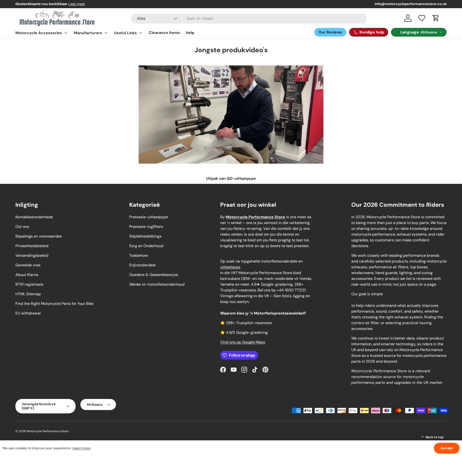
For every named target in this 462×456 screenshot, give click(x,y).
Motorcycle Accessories (38, 32)
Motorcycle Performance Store (47, 431)
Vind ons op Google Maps (242, 342)
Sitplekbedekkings (145, 236)
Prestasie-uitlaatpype (148, 216)
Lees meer (76, 4)
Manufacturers (88, 32)
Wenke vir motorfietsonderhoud (157, 284)
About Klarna (26, 274)
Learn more (81, 448)
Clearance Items (164, 32)
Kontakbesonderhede (34, 216)
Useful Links (125, 32)
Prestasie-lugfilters (146, 226)
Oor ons (22, 226)
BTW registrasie (29, 284)
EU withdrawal (28, 313)
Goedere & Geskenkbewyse (153, 274)
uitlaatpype (230, 267)
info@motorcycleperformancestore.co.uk (411, 4)
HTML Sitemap (28, 293)
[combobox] (249, 18)
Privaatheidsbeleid (31, 245)
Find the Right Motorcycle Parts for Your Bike (54, 303)
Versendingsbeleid (31, 255)
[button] (435, 18)
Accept (447, 448)
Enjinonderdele (142, 265)
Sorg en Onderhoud (146, 245)
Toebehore (138, 255)
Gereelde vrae (27, 265)
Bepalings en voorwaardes (38, 236)
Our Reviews (330, 32)
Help (190, 32)
